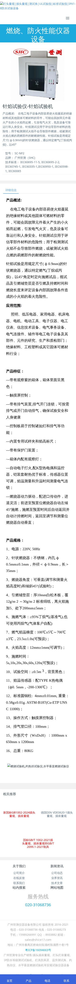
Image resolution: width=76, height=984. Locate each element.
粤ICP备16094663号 (38, 950)
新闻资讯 (56, 866)
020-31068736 (38, 904)
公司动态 (57, 873)
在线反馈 (19, 878)
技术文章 (57, 883)
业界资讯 (57, 878)
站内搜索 (19, 887)
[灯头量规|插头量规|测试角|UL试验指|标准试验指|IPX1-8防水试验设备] (38, 6)
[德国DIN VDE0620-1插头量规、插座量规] (57, 804)
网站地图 (56, 887)
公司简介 (19, 873)
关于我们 (19, 866)
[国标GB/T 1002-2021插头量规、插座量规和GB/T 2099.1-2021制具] (38, 829)
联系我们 (19, 883)
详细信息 (11, 190)
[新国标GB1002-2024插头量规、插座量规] (19, 804)
